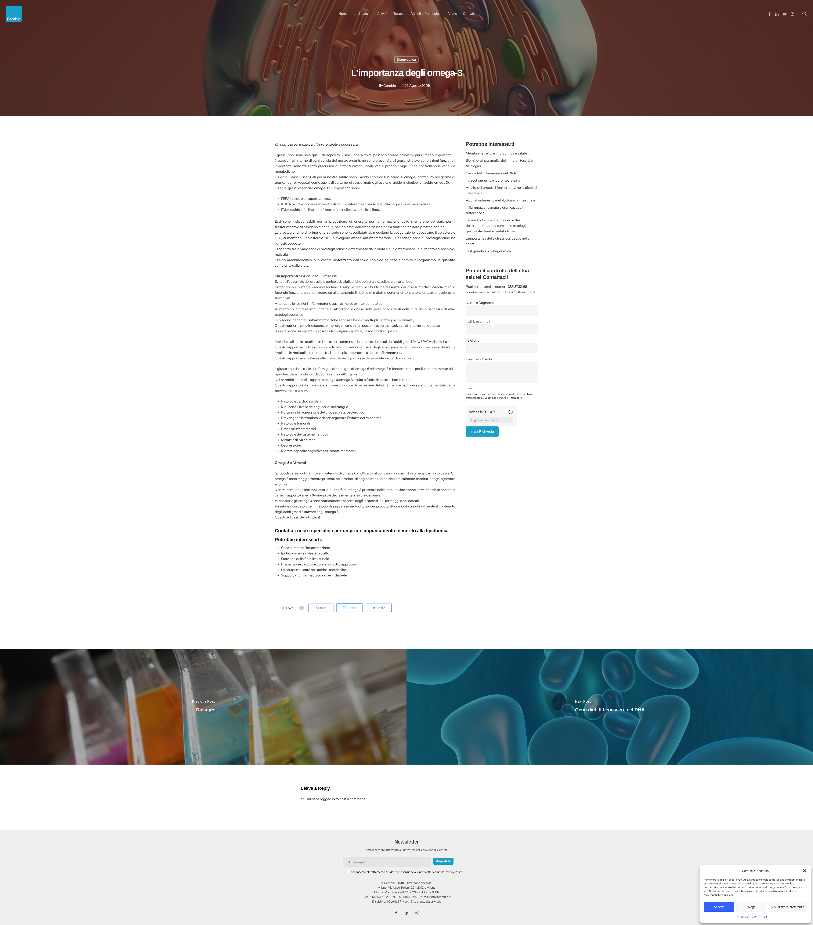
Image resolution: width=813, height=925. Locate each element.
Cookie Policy (749, 916)
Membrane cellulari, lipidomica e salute (496, 153)
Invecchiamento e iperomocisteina (493, 180)
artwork (436, 901)
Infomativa (516, 397)
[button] (804, 871)
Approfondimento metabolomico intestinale (500, 200)
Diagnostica (406, 59)
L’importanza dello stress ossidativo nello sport (498, 241)
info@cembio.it (523, 292)
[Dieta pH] (203, 707)
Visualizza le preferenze (787, 907)
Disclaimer (379, 901)
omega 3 (441, 182)
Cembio (389, 85)
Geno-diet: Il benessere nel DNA (491, 173)
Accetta (719, 907)
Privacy (763, 916)
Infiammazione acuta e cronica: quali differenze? (494, 210)
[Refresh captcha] (510, 413)
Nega (751, 907)
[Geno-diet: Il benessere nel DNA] (609, 707)
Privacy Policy (454, 872)
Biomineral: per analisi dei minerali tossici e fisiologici (499, 163)
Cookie (393, 901)
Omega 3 (329, 276)
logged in (327, 799)
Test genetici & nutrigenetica (488, 251)
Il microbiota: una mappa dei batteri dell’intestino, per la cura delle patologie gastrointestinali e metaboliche (497, 225)
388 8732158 (517, 286)
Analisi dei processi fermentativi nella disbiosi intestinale (501, 190)
